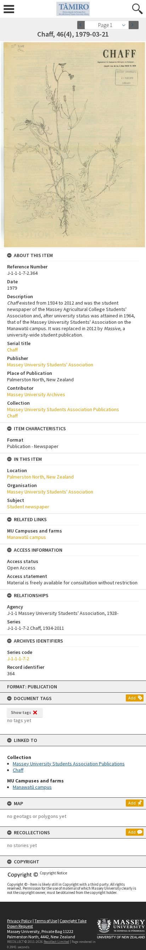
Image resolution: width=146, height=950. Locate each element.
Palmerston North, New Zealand (40, 477)
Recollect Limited (56, 941)
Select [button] (125, 25)
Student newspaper (28, 506)
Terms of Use (45, 920)
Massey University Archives (36, 394)
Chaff (18, 770)
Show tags (21, 712)
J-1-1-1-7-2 (18, 658)
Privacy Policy (19, 920)
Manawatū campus (32, 787)
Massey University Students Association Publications (69, 763)
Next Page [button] (134, 25)
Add (132, 697)
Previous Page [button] (82, 25)
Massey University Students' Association (50, 364)
